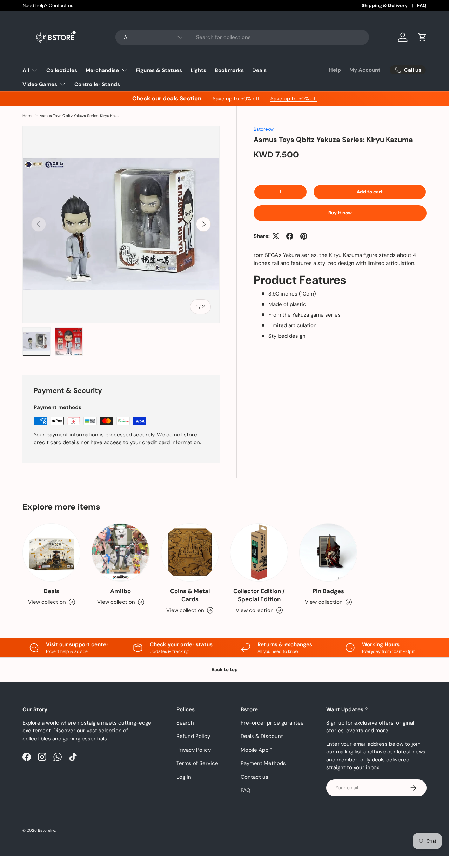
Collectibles (61, 70)
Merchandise (102, 70)
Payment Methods (263, 763)
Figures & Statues (159, 70)
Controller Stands (97, 84)
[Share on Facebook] (290, 236)
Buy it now (340, 213)
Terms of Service (197, 763)
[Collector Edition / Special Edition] (259, 552)
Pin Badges (328, 591)
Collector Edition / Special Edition (259, 595)
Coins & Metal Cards (190, 595)
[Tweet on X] (276, 236)
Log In (183, 776)
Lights (198, 70)
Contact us (61, 5)
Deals (259, 70)
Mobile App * (256, 749)
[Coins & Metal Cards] (190, 552)
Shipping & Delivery (385, 5)
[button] (422, 37)
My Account (365, 69)
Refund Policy (193, 736)
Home (27, 116)
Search (185, 722)
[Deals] (51, 552)
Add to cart (370, 192)
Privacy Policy (193, 749)
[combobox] (242, 37)
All (25, 70)
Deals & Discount (262, 736)
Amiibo (120, 591)
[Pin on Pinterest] (304, 236)
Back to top (225, 670)
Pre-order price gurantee (272, 722)
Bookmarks (229, 70)
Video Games (39, 84)
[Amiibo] (120, 552)
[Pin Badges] (328, 552)
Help (335, 69)
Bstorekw (264, 129)
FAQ (422, 5)
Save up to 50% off (293, 98)
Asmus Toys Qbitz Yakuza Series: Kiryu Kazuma (79, 116)
